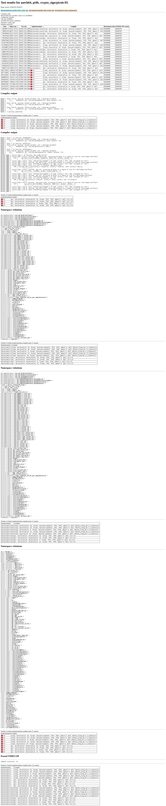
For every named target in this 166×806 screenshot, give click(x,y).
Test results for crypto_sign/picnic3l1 (66, 10)
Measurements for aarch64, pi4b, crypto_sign (14, 10)
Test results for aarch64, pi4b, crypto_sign (41, 10)
